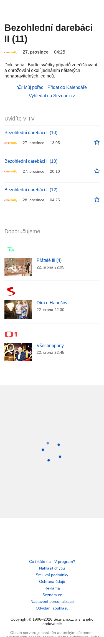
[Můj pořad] (97, 142)
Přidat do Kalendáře (67, 87)
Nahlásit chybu (52, 568)
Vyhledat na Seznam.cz (52, 95)
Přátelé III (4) (49, 260)
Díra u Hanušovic (54, 302)
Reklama (52, 588)
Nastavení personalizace (52, 601)
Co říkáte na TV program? (52, 561)
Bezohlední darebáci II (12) (30, 189)
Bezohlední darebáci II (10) (30, 132)
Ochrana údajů (52, 581)
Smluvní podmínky (52, 575)
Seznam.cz (52, 595)
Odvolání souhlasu (52, 608)
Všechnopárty (50, 345)
